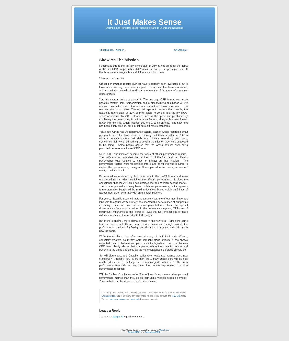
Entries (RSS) (134, 332)
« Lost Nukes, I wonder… (112, 50)
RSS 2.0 (176, 296)
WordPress (164, 330)
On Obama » (181, 50)
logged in (118, 316)
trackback (135, 299)
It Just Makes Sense (144, 22)
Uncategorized (108, 296)
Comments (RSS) (152, 332)
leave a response (118, 299)
